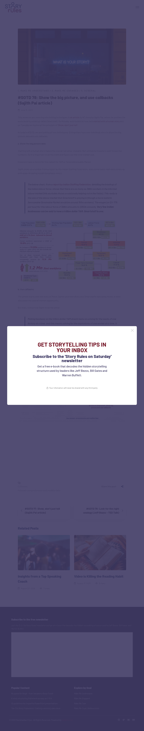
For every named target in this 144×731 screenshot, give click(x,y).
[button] (132, 330)
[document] (72, 365)
